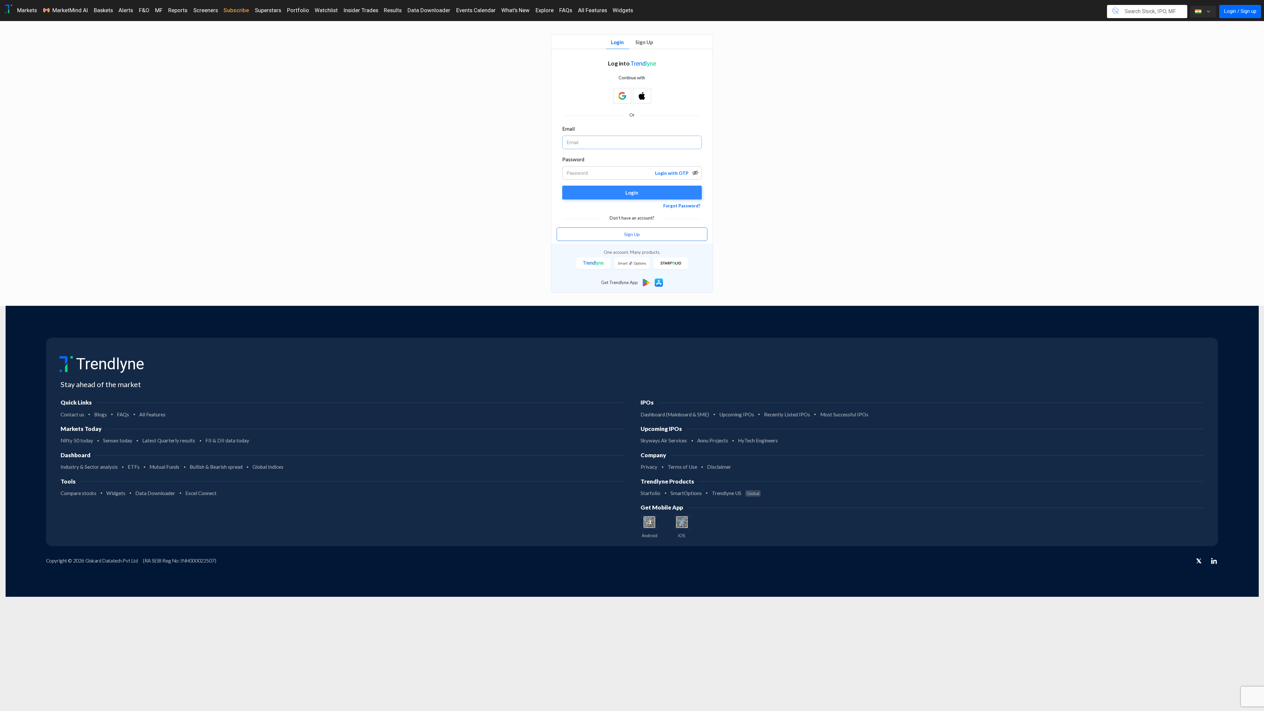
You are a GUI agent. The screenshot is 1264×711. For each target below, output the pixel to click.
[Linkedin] (1214, 561)
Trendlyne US (735, 493)
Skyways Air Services (664, 440)
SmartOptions (686, 493)
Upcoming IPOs (736, 414)
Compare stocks (78, 493)
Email (568, 129)
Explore (545, 10)
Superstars (268, 10)
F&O (144, 10)
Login (617, 42)
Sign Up (644, 42)
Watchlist (326, 10)
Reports (177, 10)
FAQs (565, 10)
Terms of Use (682, 467)
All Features (592, 10)
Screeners (205, 10)
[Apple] (642, 95)
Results (393, 10)
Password (573, 159)
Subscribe (236, 10)
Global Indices (267, 467)
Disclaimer (719, 467)
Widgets (623, 10)
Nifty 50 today (77, 440)
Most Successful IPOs (844, 414)
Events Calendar (476, 10)
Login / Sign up (1240, 11)
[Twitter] (1198, 561)
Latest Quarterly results (168, 440)
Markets (27, 10)
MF (159, 10)
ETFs (134, 467)
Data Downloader (429, 10)
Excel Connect (201, 493)
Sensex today (117, 440)
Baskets (103, 10)
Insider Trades (361, 10)
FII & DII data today (227, 440)
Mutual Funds (164, 467)
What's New (515, 10)
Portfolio (298, 10)
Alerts (125, 10)
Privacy (649, 467)
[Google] (622, 95)
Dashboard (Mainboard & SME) (675, 414)
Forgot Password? (681, 205)
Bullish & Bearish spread (216, 467)
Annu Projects (712, 440)
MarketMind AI (70, 10)
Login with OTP (672, 173)
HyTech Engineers (758, 440)
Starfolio (650, 493)
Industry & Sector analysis (89, 467)
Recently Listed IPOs (787, 414)
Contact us (72, 414)
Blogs (100, 414)
